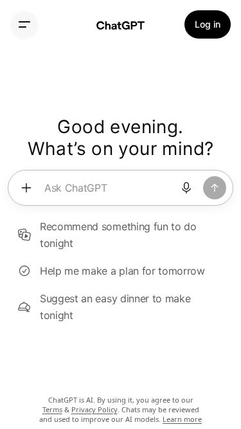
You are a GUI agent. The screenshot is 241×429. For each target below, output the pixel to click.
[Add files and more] (26, 188)
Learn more (182, 419)
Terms (52, 409)
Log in (207, 24)
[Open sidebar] (24, 24)
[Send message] (215, 188)
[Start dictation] (186, 188)
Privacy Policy (94, 409)
